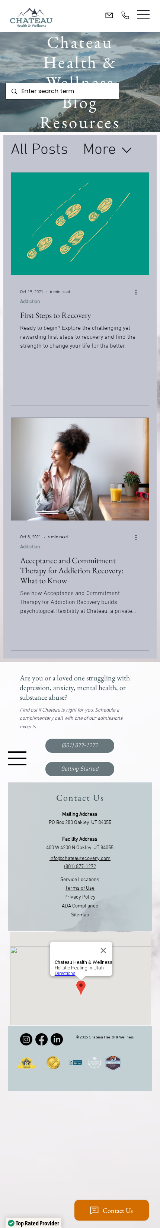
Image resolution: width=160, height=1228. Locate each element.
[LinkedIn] (57, 1039)
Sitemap (80, 915)
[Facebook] (41, 1039)
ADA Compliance (80, 906)
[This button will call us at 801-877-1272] (125, 15)
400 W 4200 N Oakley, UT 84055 (79, 848)
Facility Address (79, 839)
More (99, 150)
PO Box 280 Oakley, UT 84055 (80, 823)
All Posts (39, 150)
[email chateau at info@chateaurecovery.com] (109, 15)
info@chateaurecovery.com (80, 859)
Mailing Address (79, 814)
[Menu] (143, 15)
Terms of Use (80, 888)
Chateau (51, 710)
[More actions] (138, 292)
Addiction (30, 302)
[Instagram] (26, 1039)
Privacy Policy (80, 897)
